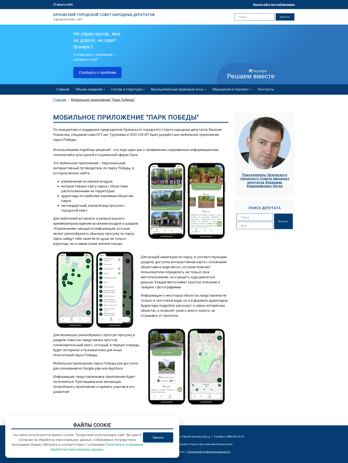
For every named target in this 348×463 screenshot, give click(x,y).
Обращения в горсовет (231, 89)
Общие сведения (89, 89)
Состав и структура (127, 89)
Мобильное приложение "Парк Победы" (103, 100)
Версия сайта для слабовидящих (274, 4)
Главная (62, 89)
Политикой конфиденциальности (208, 452)
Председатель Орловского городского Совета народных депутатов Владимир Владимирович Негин (264, 180)
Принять (158, 437)
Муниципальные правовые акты (177, 89)
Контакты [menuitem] (266, 89)
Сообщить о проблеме (97, 73)
